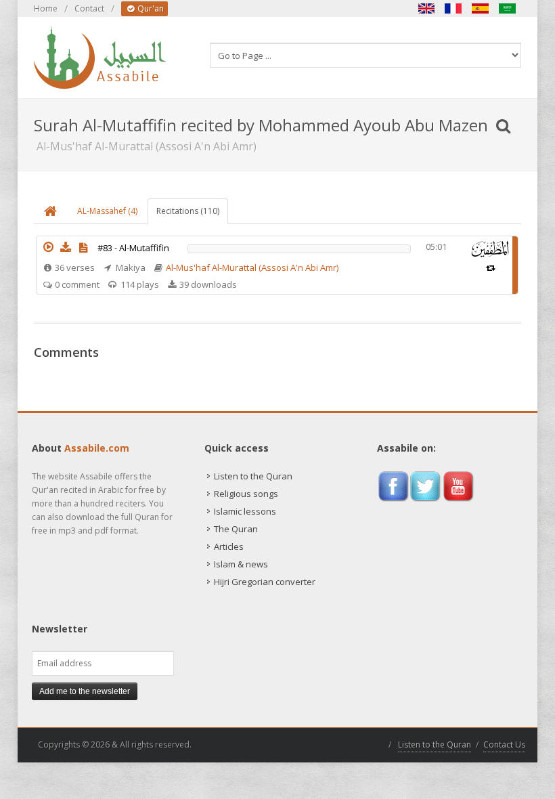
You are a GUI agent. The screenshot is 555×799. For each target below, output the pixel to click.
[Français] (453, 8)
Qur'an (149, 8)
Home (46, 8)
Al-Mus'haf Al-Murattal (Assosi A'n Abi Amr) (252, 267)
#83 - (133, 248)
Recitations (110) (187, 211)
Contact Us (504, 744)
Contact (89, 8)
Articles (229, 546)
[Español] (480, 8)
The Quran (236, 529)
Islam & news (241, 564)
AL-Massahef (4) (107, 211)
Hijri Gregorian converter (264, 582)
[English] (426, 8)
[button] (48, 247)
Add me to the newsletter (84, 691)
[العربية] (507, 8)
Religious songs (246, 494)
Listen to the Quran (253, 476)
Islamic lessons (245, 511)
